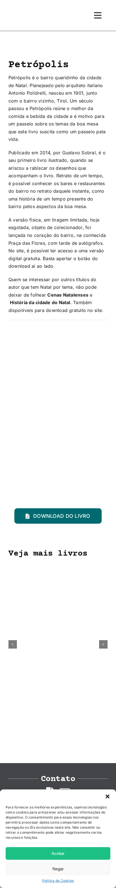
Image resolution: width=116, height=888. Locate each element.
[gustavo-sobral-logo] (19, 6)
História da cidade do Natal (40, 302)
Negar (58, 868)
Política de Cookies (58, 880)
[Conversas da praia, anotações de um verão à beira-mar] (58, 567)
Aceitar (58, 853)
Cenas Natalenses (67, 295)
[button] (107, 796)
